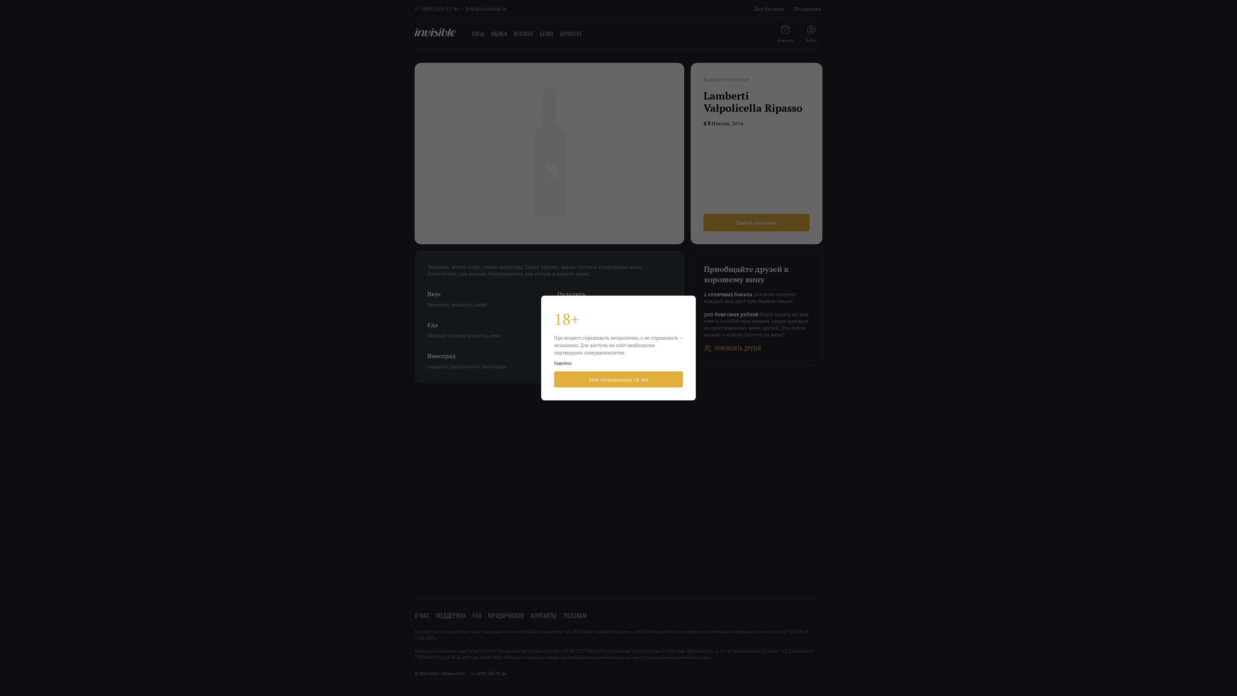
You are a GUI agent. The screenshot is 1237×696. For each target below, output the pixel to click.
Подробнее (563, 363)
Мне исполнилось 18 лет (618, 379)
